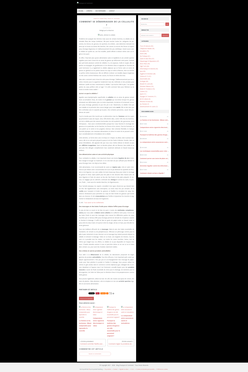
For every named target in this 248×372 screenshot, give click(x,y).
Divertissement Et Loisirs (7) (149, 106)
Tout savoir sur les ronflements (94, 202)
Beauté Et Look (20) (146, 84)
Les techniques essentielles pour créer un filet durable (159, 151)
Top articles (108, 369)
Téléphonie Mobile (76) (147, 48)
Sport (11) (143, 94)
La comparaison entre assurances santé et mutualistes (159, 142)
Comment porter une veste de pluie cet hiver (156, 158)
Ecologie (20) (144, 81)
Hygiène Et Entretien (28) (147, 74)
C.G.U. (132, 369)
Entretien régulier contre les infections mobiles (156, 166)
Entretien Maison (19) (146, 86)
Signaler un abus (124, 369)
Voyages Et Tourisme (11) (148, 96)
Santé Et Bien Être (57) (147, 59)
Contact (112, 11)
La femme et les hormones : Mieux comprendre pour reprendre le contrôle (166, 120)
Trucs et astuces (113, 18)
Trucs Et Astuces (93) (146, 46)
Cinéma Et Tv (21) (145, 76)
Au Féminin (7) (144, 104)
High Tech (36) (144, 66)
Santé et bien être (100, 18)
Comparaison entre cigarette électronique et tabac (158, 127)
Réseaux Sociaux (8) (146, 101)
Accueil (80, 11)
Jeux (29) (142, 71)
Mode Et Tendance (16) (147, 89)
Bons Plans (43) (145, 64)
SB (89, 369)
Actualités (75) (144, 51)
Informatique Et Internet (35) (149, 69)
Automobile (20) (145, 79)
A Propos (89, 11)
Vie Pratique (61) (145, 56)
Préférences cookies (162, 369)
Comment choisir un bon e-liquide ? (152, 173)
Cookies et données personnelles (145, 369)
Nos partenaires (101, 11)
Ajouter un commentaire (95, 354)
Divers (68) (143, 54)
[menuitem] (81, 11)
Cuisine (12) (143, 91)
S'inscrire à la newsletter (86, 298)
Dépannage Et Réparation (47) (149, 61)
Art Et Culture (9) (145, 99)
